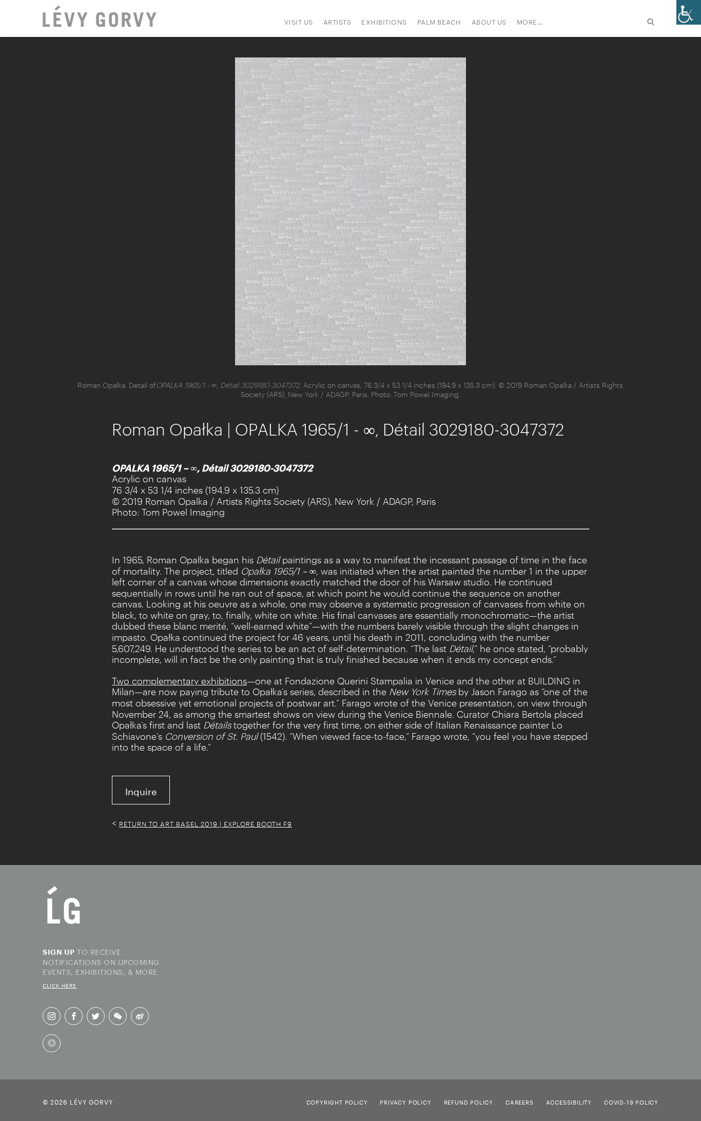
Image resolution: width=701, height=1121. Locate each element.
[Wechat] (118, 1016)
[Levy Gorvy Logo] (64, 923)
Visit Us (298, 21)
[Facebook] (73, 1016)
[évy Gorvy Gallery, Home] (100, 17)
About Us (489, 21)
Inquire (141, 790)
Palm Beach (439, 21)
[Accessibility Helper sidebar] (688, 12)
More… (530, 21)
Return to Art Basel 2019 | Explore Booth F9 (205, 824)
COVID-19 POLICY (631, 1101)
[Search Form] (605, 23)
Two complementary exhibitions (179, 680)
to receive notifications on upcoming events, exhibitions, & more (101, 967)
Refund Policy (468, 1101)
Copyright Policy (337, 1101)
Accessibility (569, 1101)
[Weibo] (140, 1016)
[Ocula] (51, 1043)
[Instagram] (51, 1016)
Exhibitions (384, 21)
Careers (519, 1101)
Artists (337, 21)
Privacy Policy (405, 1101)
